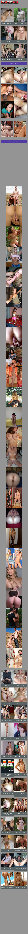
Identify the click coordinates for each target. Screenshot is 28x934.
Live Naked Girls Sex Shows (14, 141)
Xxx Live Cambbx (14, 63)
